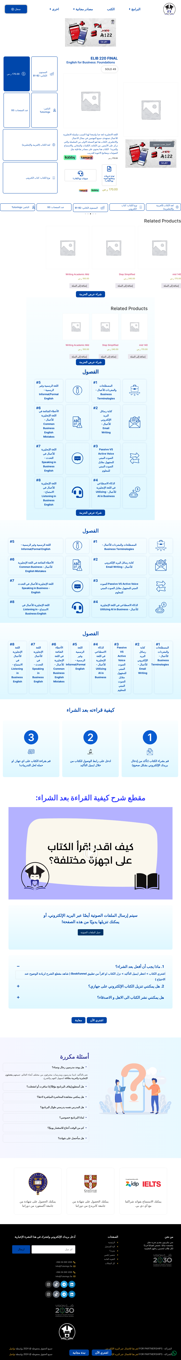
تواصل (12, 1348)
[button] (95, 213)
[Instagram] (48, 1284)
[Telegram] (64, 1284)
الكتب (111, 9)
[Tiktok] (56, 1284)
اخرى (55, 9)
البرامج (135, 9)
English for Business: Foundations (90, 62)
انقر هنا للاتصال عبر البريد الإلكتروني (122, 1348)
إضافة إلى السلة (171, 285)
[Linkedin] (71, 1284)
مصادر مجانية (84, 9)
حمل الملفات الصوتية (91, 932)
